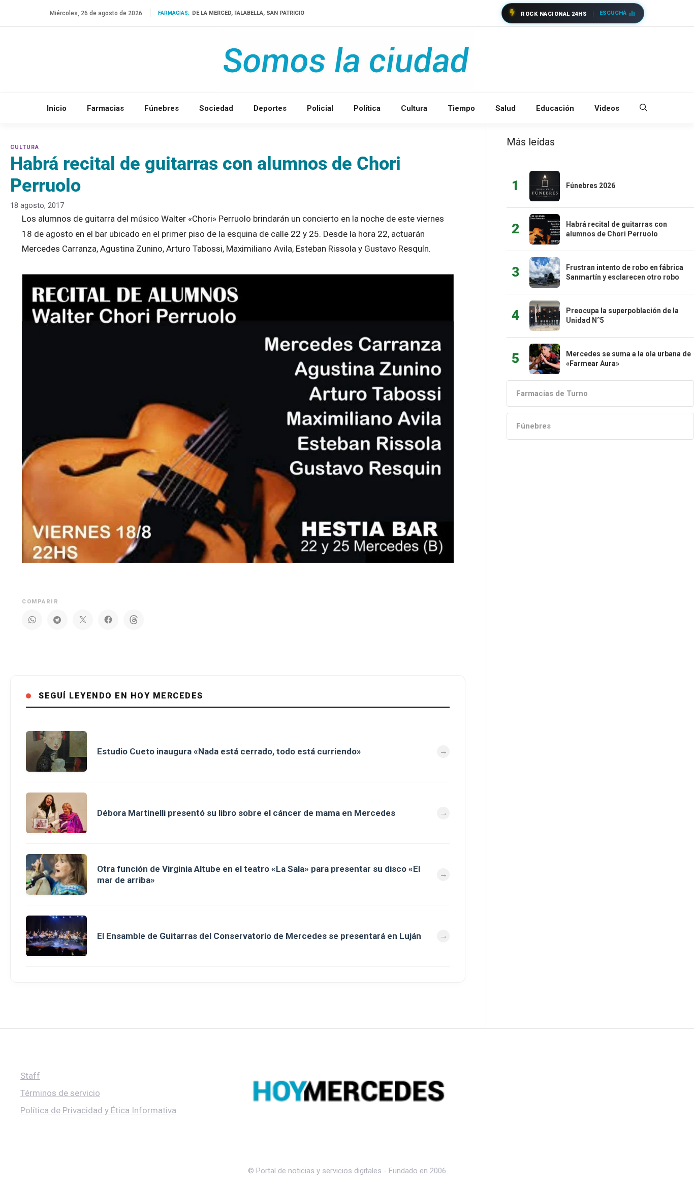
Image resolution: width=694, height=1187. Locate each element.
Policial (320, 108)
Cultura (414, 108)
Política (367, 108)
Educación (555, 108)
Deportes (270, 108)
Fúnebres (161, 108)
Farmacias (105, 108)
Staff (30, 1076)
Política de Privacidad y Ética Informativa (98, 1110)
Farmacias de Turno (552, 393)
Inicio (57, 108)
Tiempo (461, 108)
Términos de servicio (60, 1093)
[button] (643, 108)
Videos (606, 108)
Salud (505, 108)
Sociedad (216, 108)
